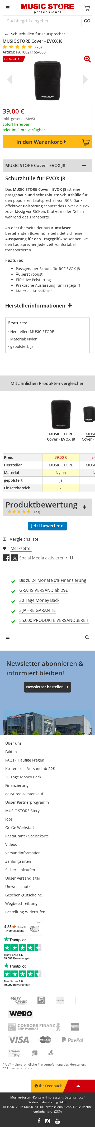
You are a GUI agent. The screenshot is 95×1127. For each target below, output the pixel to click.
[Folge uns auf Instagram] (47, 1121)
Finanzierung (16, 785)
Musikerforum (20, 1097)
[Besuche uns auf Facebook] (38, 1121)
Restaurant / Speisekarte (27, 835)
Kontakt (38, 1097)
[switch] (34, 928)
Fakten (11, 751)
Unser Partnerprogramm (27, 802)
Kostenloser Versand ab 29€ (30, 768)
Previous (10, 79)
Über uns (13, 743)
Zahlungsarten (18, 861)
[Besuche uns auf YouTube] (57, 1121)
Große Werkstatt (19, 827)
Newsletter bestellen (45, 686)
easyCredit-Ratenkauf (24, 793)
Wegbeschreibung (21, 903)
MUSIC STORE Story (22, 810)
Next (84, 79)
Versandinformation (23, 852)
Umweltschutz (17, 886)
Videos (11, 844)
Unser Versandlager (22, 878)
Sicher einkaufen (20, 869)
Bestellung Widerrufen (25, 911)
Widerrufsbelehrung (43, 1102)
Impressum (54, 1097)
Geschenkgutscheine (23, 894)
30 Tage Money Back (23, 776)
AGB (63, 1102)
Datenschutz (73, 1097)
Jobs (9, 819)
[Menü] (39, 924)
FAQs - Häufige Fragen (24, 760)
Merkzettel (21, 548)
